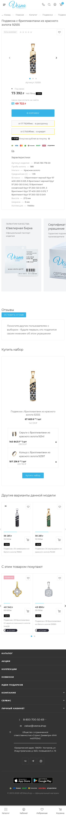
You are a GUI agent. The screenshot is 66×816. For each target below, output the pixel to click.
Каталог (7, 653)
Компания (9, 692)
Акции (6, 661)
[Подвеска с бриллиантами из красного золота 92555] (33, 57)
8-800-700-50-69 (33, 719)
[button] (29, 79)
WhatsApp (41, 761)
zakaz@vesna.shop (35, 725)
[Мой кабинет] (55, 4)
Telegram (33, 761)
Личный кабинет (13, 708)
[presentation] (10, 58)
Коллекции (9, 669)
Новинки (8, 677)
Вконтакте (25, 761)
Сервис (6, 700)
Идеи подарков (12, 685)
